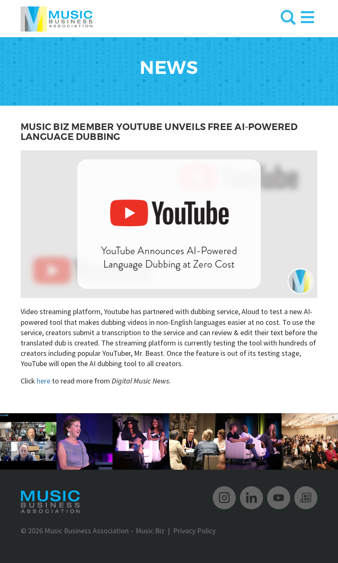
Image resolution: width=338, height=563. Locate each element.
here (43, 381)
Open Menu (307, 15)
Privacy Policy (194, 530)
